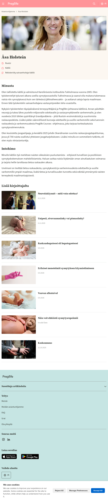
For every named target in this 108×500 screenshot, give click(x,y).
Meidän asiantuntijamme (13, 406)
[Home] (54, 376)
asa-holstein (23, 11)
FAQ (3, 412)
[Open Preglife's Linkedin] (9, 439)
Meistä (4, 401)
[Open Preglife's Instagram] (3, 439)
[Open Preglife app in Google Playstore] (30, 456)
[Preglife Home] (13, 3)
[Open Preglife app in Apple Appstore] (9, 456)
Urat (3, 418)
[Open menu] (3, 3)
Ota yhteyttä (7, 424)
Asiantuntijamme (8, 11)
